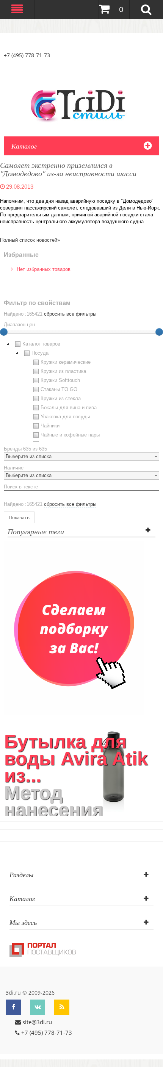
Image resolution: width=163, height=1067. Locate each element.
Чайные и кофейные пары (70, 435)
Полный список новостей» (30, 240)
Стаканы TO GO (59, 389)
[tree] (81, 391)
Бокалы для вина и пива (69, 407)
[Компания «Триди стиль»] (81, 104)
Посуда (40, 353)
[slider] (159, 332)
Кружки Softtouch (60, 380)
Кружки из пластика (63, 371)
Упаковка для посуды (65, 416)
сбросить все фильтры (70, 314)
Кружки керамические (66, 362)
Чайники (50, 426)
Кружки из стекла (61, 398)
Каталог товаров (41, 344)
